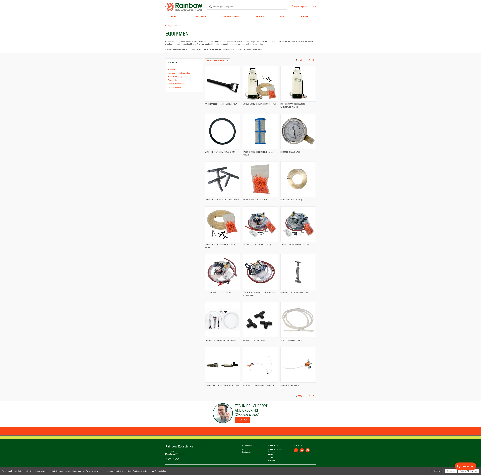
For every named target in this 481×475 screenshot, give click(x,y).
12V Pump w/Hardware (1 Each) (218, 292)
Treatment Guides (230, 17)
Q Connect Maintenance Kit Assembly (220, 340)
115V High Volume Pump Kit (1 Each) (294, 245)
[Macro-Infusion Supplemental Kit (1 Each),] (222, 224)
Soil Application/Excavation (179, 73)
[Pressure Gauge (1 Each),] (298, 131)
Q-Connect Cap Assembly (291, 385)
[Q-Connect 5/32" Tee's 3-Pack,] (260, 319)
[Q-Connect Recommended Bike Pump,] (298, 272)
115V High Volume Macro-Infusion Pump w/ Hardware (259, 294)
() (314, 7)
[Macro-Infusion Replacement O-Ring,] (222, 131)
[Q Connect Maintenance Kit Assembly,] (222, 319)
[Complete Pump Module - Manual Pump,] (222, 83)
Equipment (201, 17)
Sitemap (271, 460)
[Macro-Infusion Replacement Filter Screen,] (260, 131)
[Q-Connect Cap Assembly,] (298, 364)
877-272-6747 (173, 459)
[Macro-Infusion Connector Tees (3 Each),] (222, 179)
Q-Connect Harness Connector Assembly (222, 385)
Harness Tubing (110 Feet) (291, 200)
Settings (438, 471)
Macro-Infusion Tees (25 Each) (255, 200)
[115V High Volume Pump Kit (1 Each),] (298, 224)
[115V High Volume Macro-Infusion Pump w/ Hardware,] (260, 272)
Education (259, 17)
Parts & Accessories (176, 84)
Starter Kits (172, 80)
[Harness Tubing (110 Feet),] (298, 179)
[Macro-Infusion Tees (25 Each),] (260, 179)
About (283, 17)
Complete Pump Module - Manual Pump (221, 104)
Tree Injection (173, 69)
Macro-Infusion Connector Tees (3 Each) (222, 200)
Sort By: (209, 60)
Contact (305, 17)
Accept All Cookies (468, 471)
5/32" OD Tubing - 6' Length (291, 340)
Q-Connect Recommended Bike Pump (295, 292)
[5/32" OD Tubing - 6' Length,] (298, 319)
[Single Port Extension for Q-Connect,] (260, 364)
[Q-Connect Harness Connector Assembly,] (222, 364)
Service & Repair (174, 87)
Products (176, 17)
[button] (240, 413)
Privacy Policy (160, 471)
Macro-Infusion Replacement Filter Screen (258, 153)
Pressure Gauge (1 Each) (290, 152)
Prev (300, 60)
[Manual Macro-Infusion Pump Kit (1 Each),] (260, 83)
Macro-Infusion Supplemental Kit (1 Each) (220, 246)
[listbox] (221, 60)
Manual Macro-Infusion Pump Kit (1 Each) (260, 104)
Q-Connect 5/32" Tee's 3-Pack (255, 340)
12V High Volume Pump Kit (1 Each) (257, 245)
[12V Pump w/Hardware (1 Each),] (222, 272)
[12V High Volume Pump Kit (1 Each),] (260, 224)
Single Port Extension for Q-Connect (258, 385)
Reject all (451, 471)
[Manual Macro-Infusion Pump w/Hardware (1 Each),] (298, 83)
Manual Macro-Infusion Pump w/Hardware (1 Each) (293, 105)
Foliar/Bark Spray (175, 76)
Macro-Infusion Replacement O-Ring (220, 152)
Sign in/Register (300, 7)
